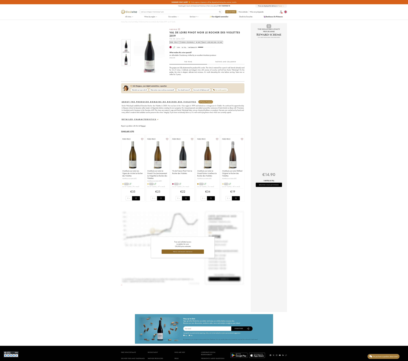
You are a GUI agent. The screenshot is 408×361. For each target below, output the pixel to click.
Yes (186, 335)
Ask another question (221, 90)
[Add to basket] (136, 198)
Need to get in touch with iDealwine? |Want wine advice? (204, 6)
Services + (193, 17)
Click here (203, 6)
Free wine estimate (128, 352)
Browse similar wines (269, 185)
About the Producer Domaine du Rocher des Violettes (159, 102)
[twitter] (273, 355)
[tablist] (206, 61)
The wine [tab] (188, 62)
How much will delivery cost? (201, 90)
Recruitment (153, 352)
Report (143, 126)
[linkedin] (283, 355)
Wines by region (149, 17)
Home (122, 22)
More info (172, 57)
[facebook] (270, 355)
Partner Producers (155, 358)
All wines (128, 17)
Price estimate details (182, 252)
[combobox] (281, 6)
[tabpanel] (206, 71)
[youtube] (280, 355)
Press (176, 358)
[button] (148, 52)
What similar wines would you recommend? (162, 90)
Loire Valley (135, 22)
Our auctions (172, 17)
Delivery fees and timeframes (133, 358)
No (191, 335)
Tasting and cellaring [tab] (225, 62)
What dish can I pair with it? (139, 90)
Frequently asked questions (212, 358)
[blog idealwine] (286, 355)
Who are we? (179, 352)
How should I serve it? (184, 90)
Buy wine (128, 22)
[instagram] (276, 355)
